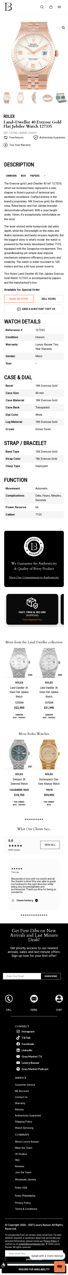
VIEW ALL (50, 844)
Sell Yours (48, 298)
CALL (9, 1009)
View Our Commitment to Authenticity (34, 577)
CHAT (59, 1009)
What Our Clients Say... (34, 829)
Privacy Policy (50, 1241)
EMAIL (34, 1009)
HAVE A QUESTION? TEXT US (38, 309)
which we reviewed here (19, 188)
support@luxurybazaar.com (31, 1244)
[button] (63, 28)
